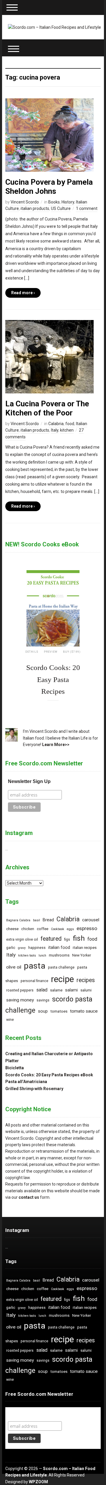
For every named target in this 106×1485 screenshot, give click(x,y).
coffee (42, 929)
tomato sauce (84, 1011)
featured (51, 938)
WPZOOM (38, 1481)
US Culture (61, 208)
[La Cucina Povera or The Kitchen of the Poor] (49, 356)
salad (41, 990)
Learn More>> (55, 744)
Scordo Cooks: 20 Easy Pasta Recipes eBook (49, 1074)
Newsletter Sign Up (29, 781)
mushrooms (59, 955)
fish (79, 938)
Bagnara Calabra (18, 920)
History (68, 202)
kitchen (67, 430)
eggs (70, 929)
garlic (10, 948)
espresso (87, 928)
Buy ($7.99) (72, 651)
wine (10, 1020)
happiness (37, 948)
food (69, 423)
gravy (22, 948)
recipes (86, 980)
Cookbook (57, 929)
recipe (62, 979)
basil (36, 920)
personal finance (34, 981)
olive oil (13, 967)
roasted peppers (20, 990)
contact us (29, 1197)
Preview (50, 651)
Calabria (56, 423)
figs (67, 939)
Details (31, 651)
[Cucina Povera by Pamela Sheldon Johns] (49, 134)
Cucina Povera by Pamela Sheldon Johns (49, 187)
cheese (12, 929)
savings (43, 1000)
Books (54, 202)
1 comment (86, 208)
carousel (90, 919)
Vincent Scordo (25, 202)
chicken (27, 929)
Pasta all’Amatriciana (26, 1081)
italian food (59, 947)
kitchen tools (27, 955)
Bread (48, 919)
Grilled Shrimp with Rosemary (34, 1088)
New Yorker (81, 955)
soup (43, 1011)
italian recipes (85, 947)
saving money (20, 1000)
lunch (42, 955)
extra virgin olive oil (22, 939)
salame (56, 990)
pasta (34, 966)
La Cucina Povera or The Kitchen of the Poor (47, 408)
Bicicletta (14, 1067)
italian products (35, 208)
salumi (86, 990)
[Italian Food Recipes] (54, 27)
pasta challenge (61, 967)
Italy (54, 430)
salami (71, 990)
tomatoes (58, 1011)
